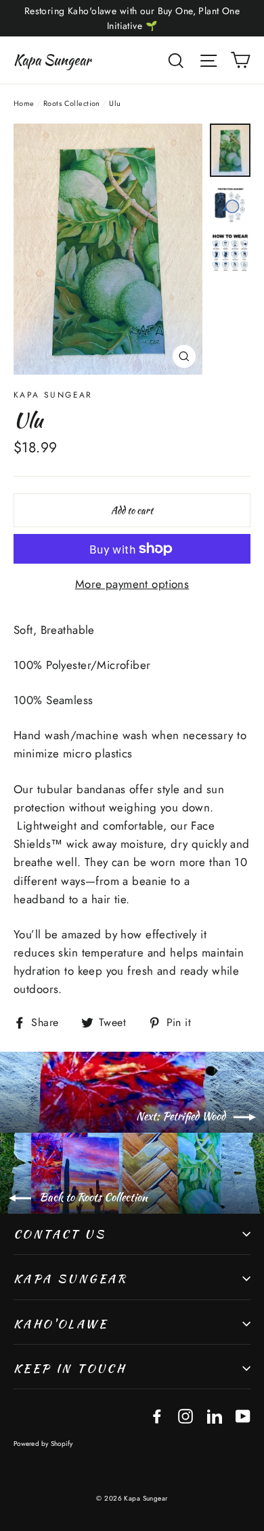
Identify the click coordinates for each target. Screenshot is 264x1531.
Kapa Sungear (52, 60)
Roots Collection (71, 103)
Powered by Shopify (43, 1444)
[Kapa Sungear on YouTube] (243, 1415)
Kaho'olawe (61, 1324)
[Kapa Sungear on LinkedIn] (214, 1415)
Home (24, 103)
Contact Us (60, 1234)
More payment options (132, 584)
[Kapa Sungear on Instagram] (185, 1415)
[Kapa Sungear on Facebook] (157, 1415)
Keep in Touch (70, 1368)
